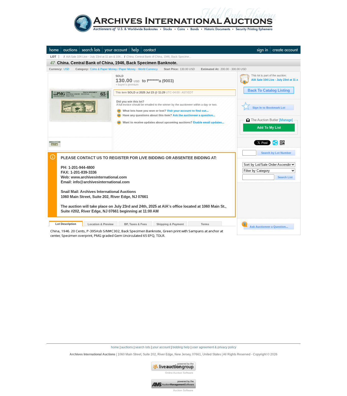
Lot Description (65, 223)
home (54, 49)
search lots (91, 49)
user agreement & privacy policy (214, 347)
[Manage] (286, 120)
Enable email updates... (173, 122)
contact (150, 49)
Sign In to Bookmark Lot (269, 107)
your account (116, 49)
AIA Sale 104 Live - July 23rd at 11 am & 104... (94, 56)
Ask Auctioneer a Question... (269, 226)
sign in (262, 49)
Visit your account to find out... (166, 110)
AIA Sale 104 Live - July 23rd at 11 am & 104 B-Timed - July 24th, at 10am (274, 79)
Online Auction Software (179, 372)
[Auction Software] (173, 387)
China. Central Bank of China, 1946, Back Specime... (159, 56)
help (135, 49)
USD (66, 69)
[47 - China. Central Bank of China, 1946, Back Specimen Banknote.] (54, 149)
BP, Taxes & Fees (135, 224)
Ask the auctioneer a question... (169, 115)
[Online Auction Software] (173, 370)
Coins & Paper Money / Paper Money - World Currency (124, 69)
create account (285, 49)
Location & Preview (101, 224)
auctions (70, 49)
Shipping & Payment (170, 224)
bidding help (181, 347)
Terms (205, 224)
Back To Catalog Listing (269, 90)
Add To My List (269, 127)
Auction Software (183, 390)
